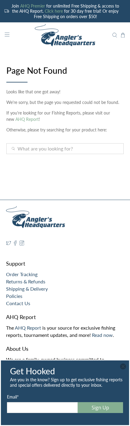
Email (13, 396)
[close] (123, 366)
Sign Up (100, 407)
